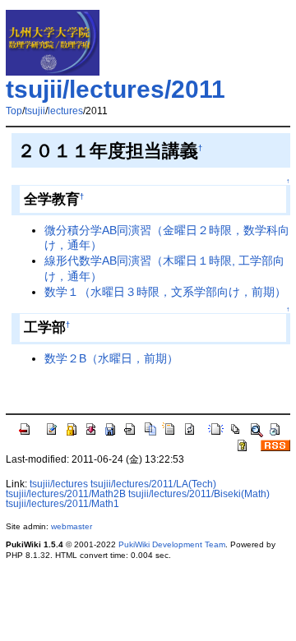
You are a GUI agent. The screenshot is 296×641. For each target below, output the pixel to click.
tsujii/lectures (59, 484)
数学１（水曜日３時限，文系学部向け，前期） (165, 291)
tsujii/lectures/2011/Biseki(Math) (199, 494)
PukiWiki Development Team (171, 544)
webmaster (71, 526)
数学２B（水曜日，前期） (111, 358)
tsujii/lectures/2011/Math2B (66, 494)
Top (14, 111)
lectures (65, 111)
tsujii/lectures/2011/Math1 (62, 504)
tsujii (35, 111)
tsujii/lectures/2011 (115, 89)
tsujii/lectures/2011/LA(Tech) (153, 484)
